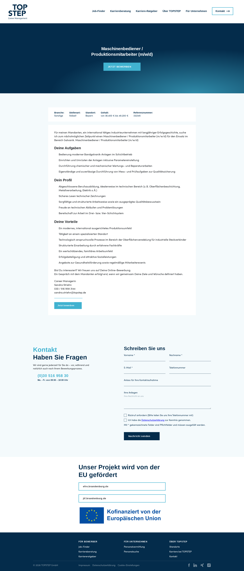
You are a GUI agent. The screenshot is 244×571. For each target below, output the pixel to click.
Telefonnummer (177, 368)
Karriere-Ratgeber (146, 11)
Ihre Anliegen (131, 393)
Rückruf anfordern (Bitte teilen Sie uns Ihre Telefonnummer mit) (160, 415)
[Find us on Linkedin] (193, 565)
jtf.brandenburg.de (94, 498)
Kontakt (220, 11)
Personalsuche (131, 552)
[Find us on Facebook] (189, 565)
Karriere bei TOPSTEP (180, 552)
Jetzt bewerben (119, 66)
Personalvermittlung (134, 547)
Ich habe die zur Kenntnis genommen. (159, 420)
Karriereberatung (120, 11)
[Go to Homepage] (17, 12)
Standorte (174, 547)
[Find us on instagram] (207, 565)
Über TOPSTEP (172, 11)
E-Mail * (128, 368)
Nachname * (175, 355)
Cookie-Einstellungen (128, 565)
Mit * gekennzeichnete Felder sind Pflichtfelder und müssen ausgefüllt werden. (164, 425)
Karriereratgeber (87, 557)
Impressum (84, 565)
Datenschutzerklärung (103, 565)
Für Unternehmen (196, 11)
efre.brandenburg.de (96, 486)
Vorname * (129, 355)
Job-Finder (98, 11)
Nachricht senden (139, 436)
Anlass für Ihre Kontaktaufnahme (141, 380)
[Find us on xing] (200, 565)
